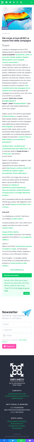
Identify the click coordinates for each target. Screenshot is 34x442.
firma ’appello (7, 126)
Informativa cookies (17, 426)
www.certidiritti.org (16, 270)
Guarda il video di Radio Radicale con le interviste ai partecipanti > (16, 139)
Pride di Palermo (9, 116)
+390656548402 (17, 398)
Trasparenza (17, 428)
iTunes (12, 263)
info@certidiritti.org (17, 394)
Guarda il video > (17, 219)
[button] (31, 2)
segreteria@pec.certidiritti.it (17, 396)
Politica (5, 28)
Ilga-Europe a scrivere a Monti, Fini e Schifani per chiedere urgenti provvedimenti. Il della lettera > (16, 170)
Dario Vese (7, 154)
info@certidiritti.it (9, 101)
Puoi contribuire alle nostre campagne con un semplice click (16, 88)
